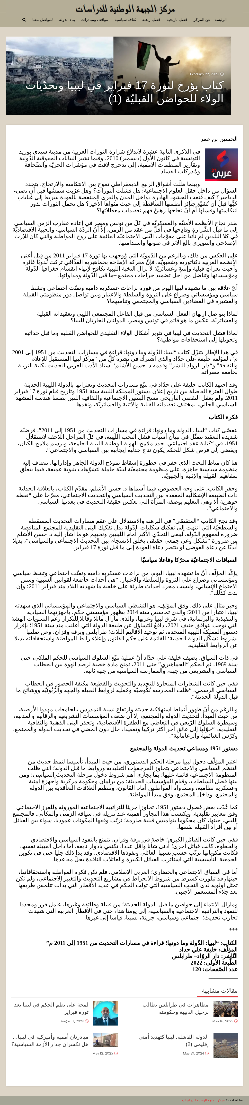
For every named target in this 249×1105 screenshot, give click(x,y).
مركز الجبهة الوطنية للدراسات (203, 1100)
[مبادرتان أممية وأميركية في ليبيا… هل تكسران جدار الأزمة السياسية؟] (105, 1040)
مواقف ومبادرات (94, 19)
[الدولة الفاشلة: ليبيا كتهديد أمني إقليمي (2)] (225, 1045)
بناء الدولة (67, 19)
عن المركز (202, 19)
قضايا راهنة (151, 19)
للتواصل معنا (42, 19)
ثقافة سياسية (125, 19)
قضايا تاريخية (177, 19)
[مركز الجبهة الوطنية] (124, 8)
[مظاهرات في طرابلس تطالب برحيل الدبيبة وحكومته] (225, 1009)
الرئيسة (220, 19)
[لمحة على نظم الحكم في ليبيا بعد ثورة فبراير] (105, 1013)
